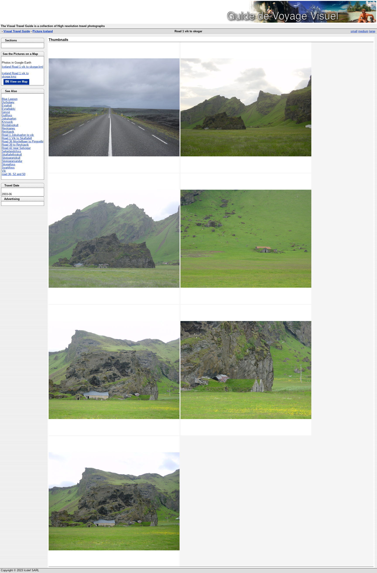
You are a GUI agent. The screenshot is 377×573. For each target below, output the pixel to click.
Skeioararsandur (12, 161)
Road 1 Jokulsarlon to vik (18, 135)
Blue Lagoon (9, 99)
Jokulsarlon (9, 118)
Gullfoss (7, 115)
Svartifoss (8, 167)
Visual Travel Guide (16, 31)
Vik (4, 170)
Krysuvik (7, 121)
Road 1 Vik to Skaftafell (17, 138)
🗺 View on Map (16, 81)
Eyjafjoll (7, 105)
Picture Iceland (43, 31)
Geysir (6, 112)
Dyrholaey (8, 102)
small (354, 31)
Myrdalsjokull (10, 125)
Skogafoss (8, 164)
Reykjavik (8, 131)
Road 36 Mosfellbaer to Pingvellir (22, 141)
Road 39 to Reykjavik (15, 144)
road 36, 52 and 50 (13, 174)
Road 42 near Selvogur (16, 148)
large (372, 31)
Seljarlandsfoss (11, 151)
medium (363, 31)
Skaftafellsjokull (12, 154)
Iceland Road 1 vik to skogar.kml (22, 66)
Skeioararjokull (11, 157)
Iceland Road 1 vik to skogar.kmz (15, 75)
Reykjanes (8, 128)
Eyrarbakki (8, 108)
